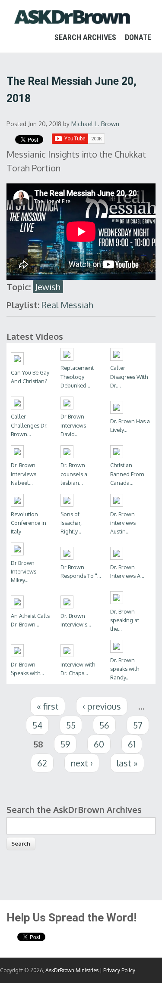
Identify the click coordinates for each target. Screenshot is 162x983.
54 (37, 725)
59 (65, 744)
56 (104, 725)
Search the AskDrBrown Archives (74, 809)
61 (132, 744)
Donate (138, 37)
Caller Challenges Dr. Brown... (29, 425)
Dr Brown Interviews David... (73, 425)
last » (127, 763)
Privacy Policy (119, 970)
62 (42, 763)
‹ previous (102, 706)
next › (82, 763)
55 (71, 725)
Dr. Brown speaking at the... (124, 620)
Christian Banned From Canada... (127, 474)
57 (138, 725)
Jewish (47, 286)
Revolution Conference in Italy (28, 523)
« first (48, 706)
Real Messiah (67, 304)
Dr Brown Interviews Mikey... (23, 571)
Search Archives (85, 37)
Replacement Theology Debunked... (77, 376)
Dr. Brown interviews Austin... (123, 523)
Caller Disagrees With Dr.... (129, 376)
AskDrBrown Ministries (71, 970)
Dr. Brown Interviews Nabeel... (23, 474)
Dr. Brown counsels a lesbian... (73, 474)
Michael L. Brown (95, 123)
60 (99, 744)
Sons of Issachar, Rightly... (71, 523)
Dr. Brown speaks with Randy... (124, 669)
